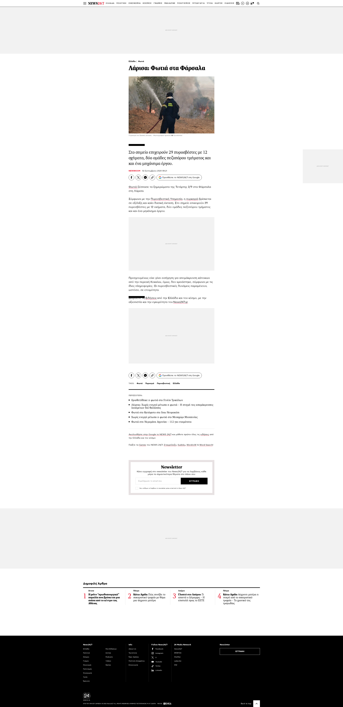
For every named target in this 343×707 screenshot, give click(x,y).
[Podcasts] (247, 3)
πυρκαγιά (192, 199)
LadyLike (177, 661)
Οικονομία (87, 665)
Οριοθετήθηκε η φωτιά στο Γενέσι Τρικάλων (157, 400)
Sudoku (181, 445)
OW (175, 665)
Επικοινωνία (133, 665)
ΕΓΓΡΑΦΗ (239, 651)
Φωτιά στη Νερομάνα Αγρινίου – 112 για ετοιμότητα (161, 422)
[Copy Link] (152, 177)
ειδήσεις (204, 434)
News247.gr (180, 302)
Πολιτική (86, 653)
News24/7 (178, 649)
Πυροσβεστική (163, 383)
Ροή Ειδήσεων (111, 649)
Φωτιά (141, 61)
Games (142, 445)
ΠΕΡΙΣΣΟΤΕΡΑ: (135, 395)
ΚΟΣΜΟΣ (147, 3)
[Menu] (85, 3)
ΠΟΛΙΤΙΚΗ (121, 3)
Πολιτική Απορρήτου (137, 661)
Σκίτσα (108, 653)
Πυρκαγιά (149, 383)
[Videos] (242, 3)
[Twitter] (138, 177)
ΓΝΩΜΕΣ (158, 3)
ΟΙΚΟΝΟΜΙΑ (134, 3)
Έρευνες (86, 681)
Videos (108, 661)
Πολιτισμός (87, 669)
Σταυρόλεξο (170, 445)
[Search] (258, 3)
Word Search (206, 445)
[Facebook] (131, 177)
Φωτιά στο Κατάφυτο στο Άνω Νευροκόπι (155, 412)
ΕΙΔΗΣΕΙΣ (229, 3)
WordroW (192, 445)
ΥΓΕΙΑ (210, 3)
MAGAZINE (169, 3)
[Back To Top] (256, 703)
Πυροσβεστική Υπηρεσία (166, 199)
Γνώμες (86, 661)
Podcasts (109, 657)
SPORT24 (177, 653)
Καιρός (219, 3)
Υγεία (85, 677)
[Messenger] (145, 177)
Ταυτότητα (133, 653)
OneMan (177, 657)
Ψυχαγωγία (87, 673)
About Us (132, 649)
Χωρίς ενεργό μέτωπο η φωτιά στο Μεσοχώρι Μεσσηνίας (164, 417)
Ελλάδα (132, 61)
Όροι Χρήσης (134, 657)
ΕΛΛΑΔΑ (110, 3)
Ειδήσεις (151, 298)
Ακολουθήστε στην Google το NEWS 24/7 (150, 434)
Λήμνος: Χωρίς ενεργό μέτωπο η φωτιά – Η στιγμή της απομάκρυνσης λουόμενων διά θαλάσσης (172, 406)
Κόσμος (86, 657)
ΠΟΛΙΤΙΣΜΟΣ (183, 3)
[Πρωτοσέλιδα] (238, 3)
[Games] (252, 3)
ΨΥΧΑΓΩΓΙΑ (198, 3)
